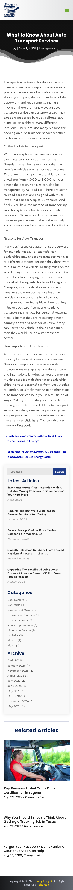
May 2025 (14, 691)
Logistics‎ (13, 635)
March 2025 (15, 696)
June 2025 (14, 685)
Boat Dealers (15, 599)
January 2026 (16, 665)
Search (59, 471)
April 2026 (14, 660)
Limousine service (19, 630)
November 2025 (18, 670)
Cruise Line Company (21, 614)
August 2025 (15, 675)
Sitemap (43, 884)
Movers (12, 640)
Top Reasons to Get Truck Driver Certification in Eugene (30, 790)
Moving (12, 645)
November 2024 (18, 701)
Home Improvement (20, 625)
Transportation (49, 48)
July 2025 (14, 680)
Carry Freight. (44, 881)
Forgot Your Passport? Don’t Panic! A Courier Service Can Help (34, 848)
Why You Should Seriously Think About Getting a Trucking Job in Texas (35, 819)
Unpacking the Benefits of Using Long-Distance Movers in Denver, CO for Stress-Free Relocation (35, 573)
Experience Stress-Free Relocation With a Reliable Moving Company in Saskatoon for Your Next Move (35, 491)
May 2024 (14, 706)
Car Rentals (14, 604)
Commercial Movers (20, 609)
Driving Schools (17, 619)
